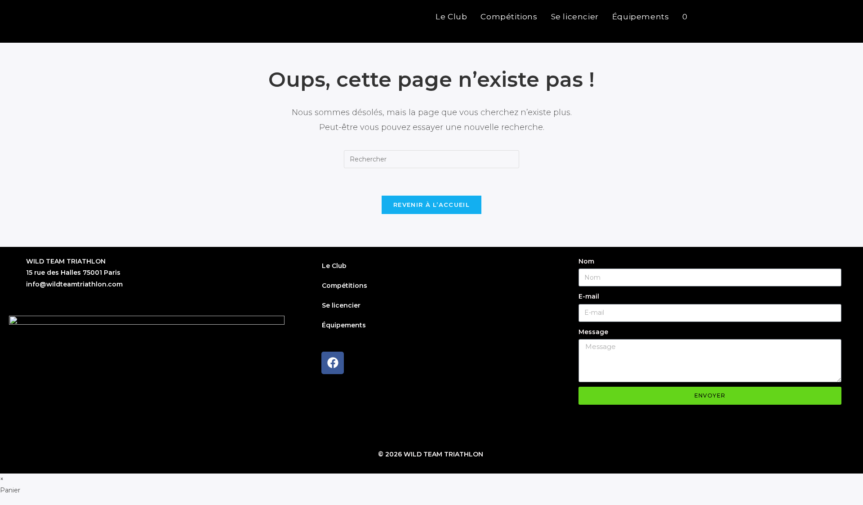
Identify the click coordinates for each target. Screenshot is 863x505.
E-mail (588, 296)
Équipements (344, 325)
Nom (586, 261)
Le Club (334, 266)
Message (593, 332)
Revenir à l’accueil (431, 204)
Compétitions (344, 286)
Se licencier (341, 305)
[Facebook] (332, 363)
